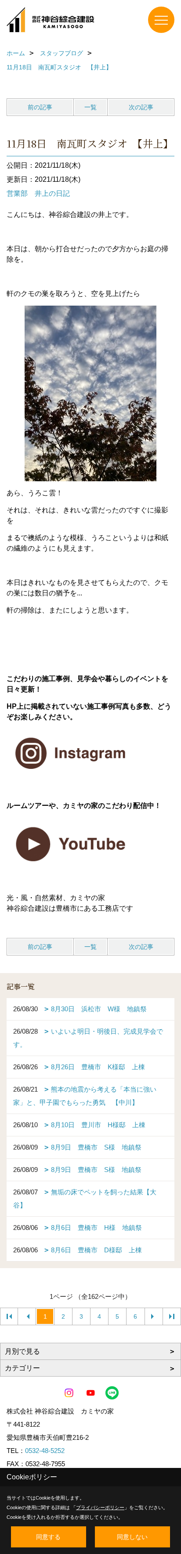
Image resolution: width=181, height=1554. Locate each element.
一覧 (90, 107)
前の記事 (40, 107)
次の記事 (141, 107)
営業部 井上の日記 (38, 193)
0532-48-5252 (45, 1450)
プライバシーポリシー (100, 1507)
